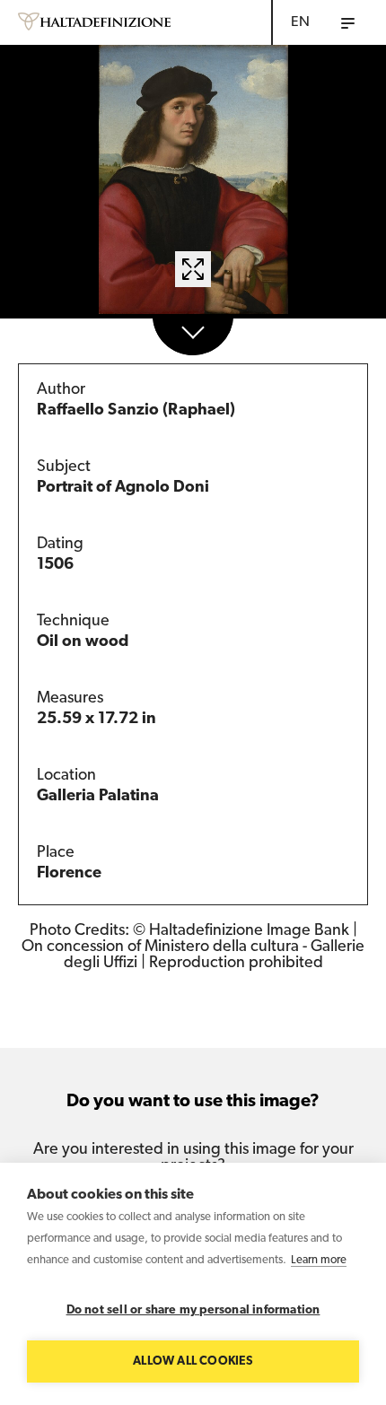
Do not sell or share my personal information (193, 1310)
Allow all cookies (192, 1361)
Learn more (319, 1260)
